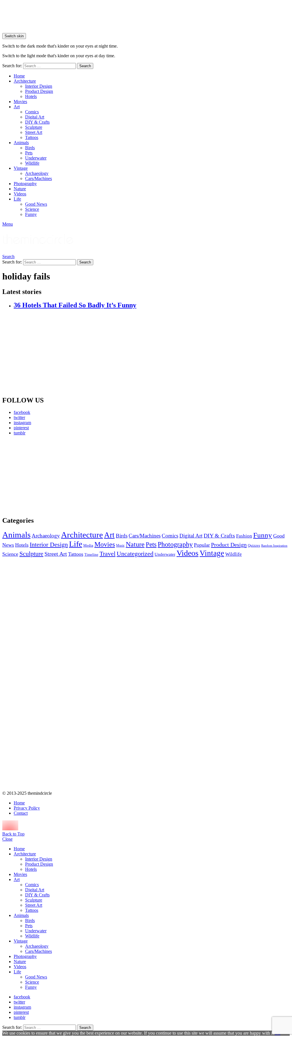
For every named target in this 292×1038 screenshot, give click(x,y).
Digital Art (34, 117)
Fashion (244, 536)
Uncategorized (135, 553)
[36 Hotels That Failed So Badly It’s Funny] (152, 353)
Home (19, 75)
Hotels (31, 96)
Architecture (25, 81)
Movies (20, 101)
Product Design (39, 91)
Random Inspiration (274, 545)
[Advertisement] (48, 475)
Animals (21, 142)
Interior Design (38, 86)
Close (7, 839)
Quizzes (254, 545)
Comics (32, 111)
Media (88, 545)
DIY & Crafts (37, 122)
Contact (21, 813)
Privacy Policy (27, 808)
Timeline (91, 555)
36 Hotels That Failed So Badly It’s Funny (75, 305)
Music (120, 545)
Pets (29, 152)
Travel (107, 553)
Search (85, 66)
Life (17, 199)
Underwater (35, 158)
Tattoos (31, 137)
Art (17, 106)
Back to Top (13, 833)
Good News (36, 204)
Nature (20, 188)
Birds (30, 147)
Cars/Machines (38, 178)
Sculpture (33, 127)
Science (32, 209)
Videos (20, 193)
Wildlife (32, 163)
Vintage (21, 168)
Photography (25, 183)
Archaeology (36, 173)
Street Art (33, 132)
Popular (202, 545)
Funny (31, 214)
